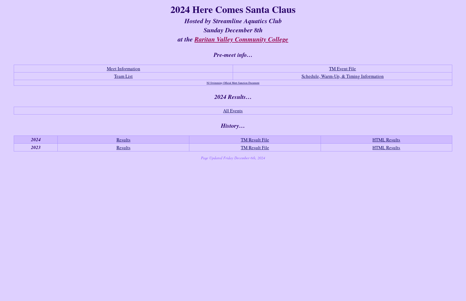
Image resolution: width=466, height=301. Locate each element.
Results (123, 140)
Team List (123, 76)
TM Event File (342, 68)
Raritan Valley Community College (241, 39)
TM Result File (255, 140)
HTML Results (386, 140)
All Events (233, 111)
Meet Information (123, 68)
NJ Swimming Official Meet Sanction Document (233, 83)
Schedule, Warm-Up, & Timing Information (342, 76)
